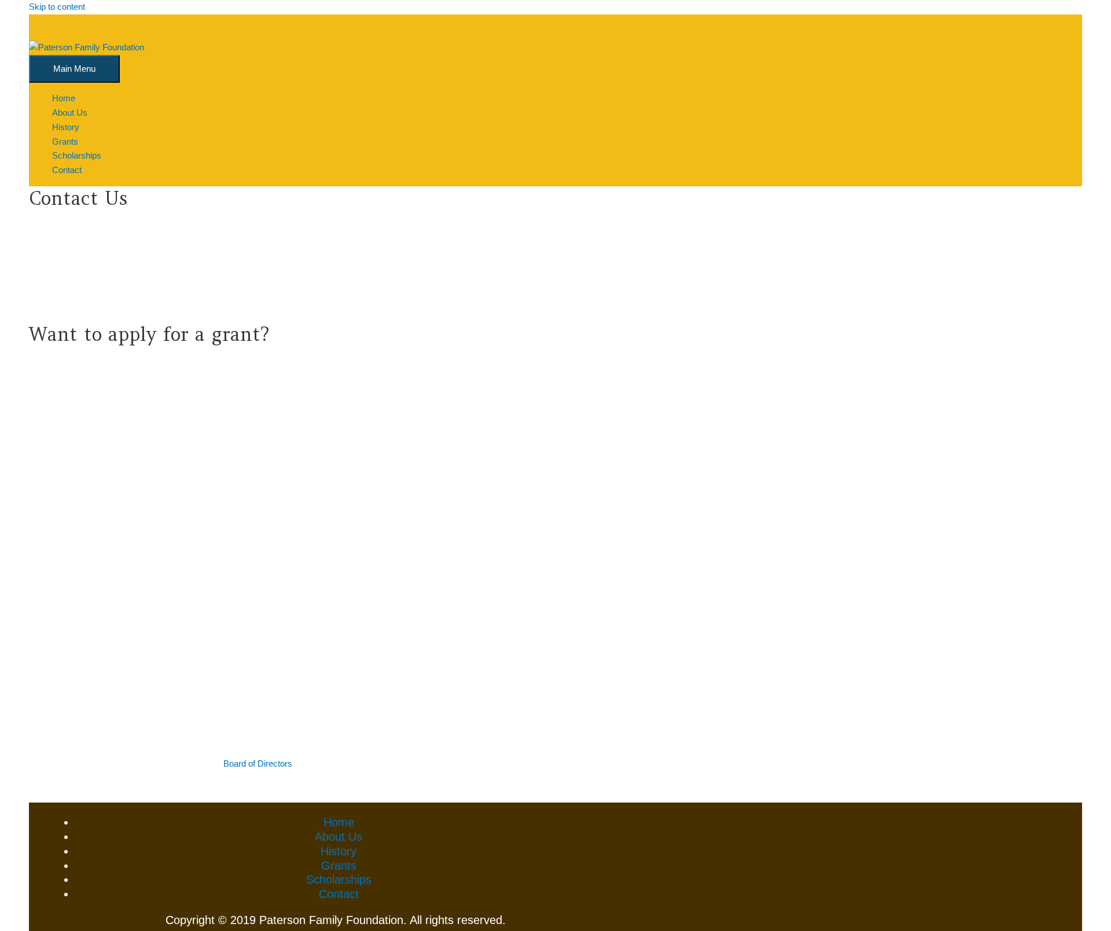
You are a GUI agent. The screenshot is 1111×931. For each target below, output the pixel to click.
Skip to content (57, 7)
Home (338, 822)
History (338, 851)
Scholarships (338, 879)
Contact (339, 894)
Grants (338, 865)
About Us (338, 836)
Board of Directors (257, 763)
